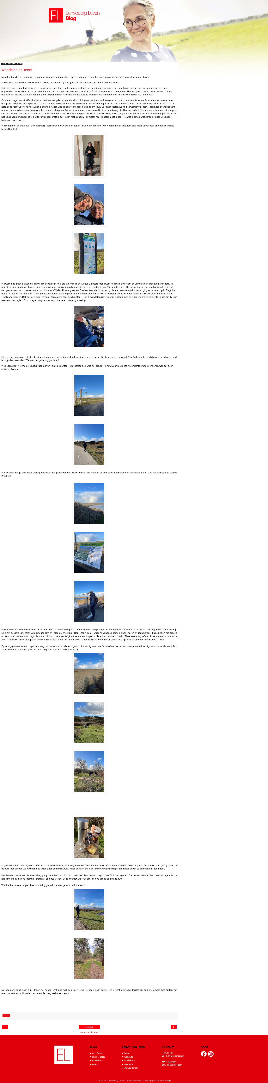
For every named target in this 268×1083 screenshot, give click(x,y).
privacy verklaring (134, 1080)
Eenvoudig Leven (63, 1055)
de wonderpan (131, 1067)
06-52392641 (171, 1061)
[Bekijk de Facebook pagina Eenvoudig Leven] (204, 1054)
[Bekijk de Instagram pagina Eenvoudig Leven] (211, 1054)
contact (95, 1064)
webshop (128, 1056)
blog (126, 1053)
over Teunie (98, 1053)
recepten (128, 1064)
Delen (6, 1016)
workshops (97, 1060)
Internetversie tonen (89, 1032)
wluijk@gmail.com (173, 1064)
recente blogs (98, 1056)
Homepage (89, 1027)
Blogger (168, 1080)
